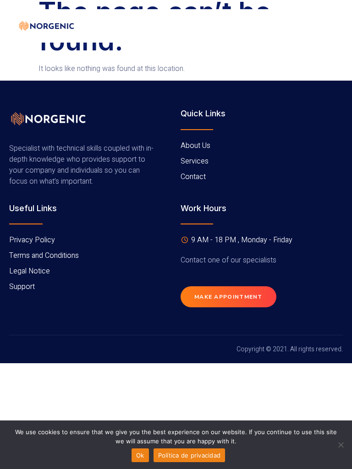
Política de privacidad (189, 455)
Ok (140, 455)
